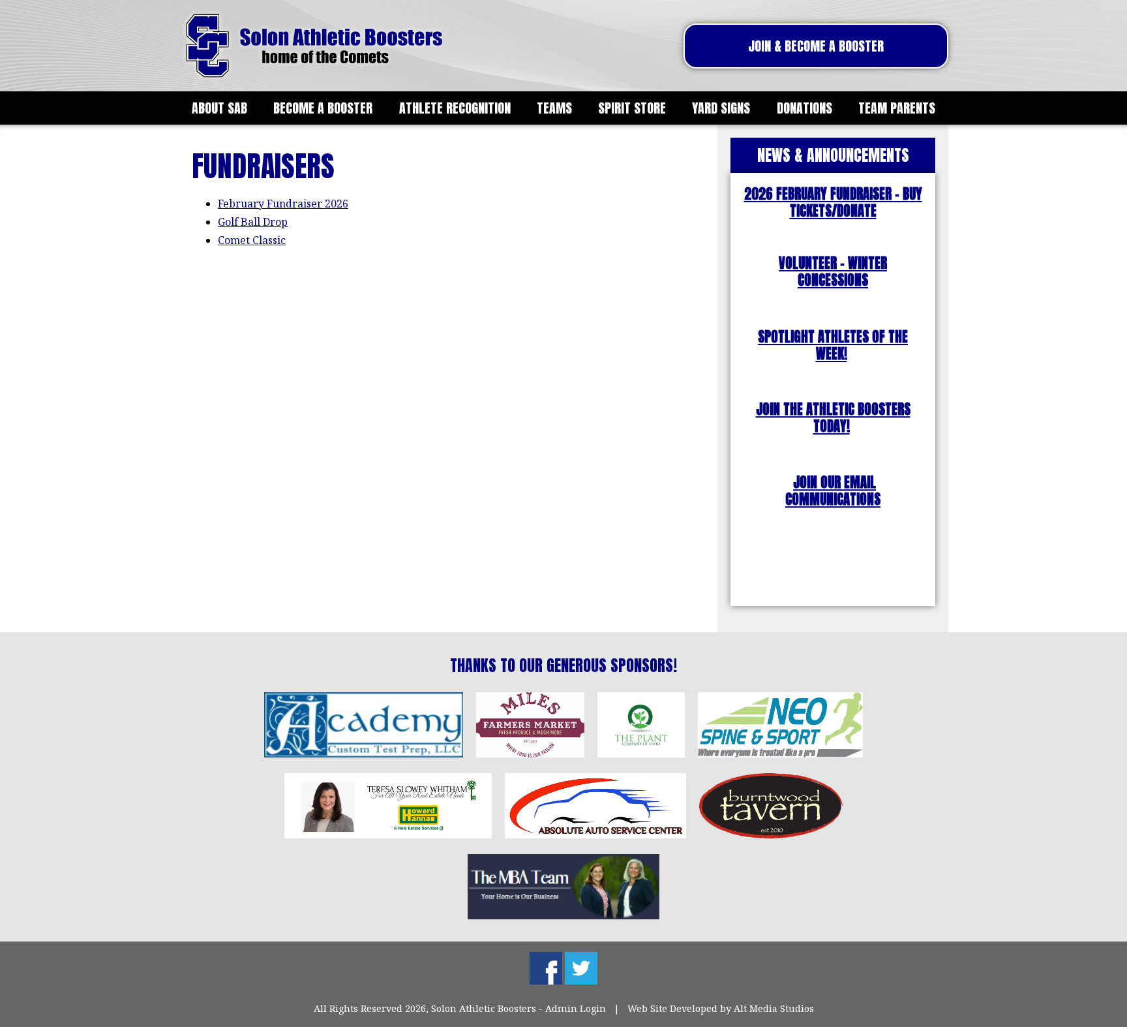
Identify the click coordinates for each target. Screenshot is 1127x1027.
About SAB (219, 108)
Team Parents (896, 108)
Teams (554, 108)
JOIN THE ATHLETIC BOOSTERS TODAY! (833, 418)
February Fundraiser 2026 (283, 203)
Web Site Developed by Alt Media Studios (720, 1008)
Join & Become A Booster (816, 46)
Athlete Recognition (455, 108)
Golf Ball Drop (253, 222)
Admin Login (575, 1008)
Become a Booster (322, 108)
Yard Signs (721, 108)
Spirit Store (632, 108)
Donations (804, 108)
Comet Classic (252, 240)
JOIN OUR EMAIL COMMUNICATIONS (832, 491)
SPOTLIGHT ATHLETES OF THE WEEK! (833, 345)
